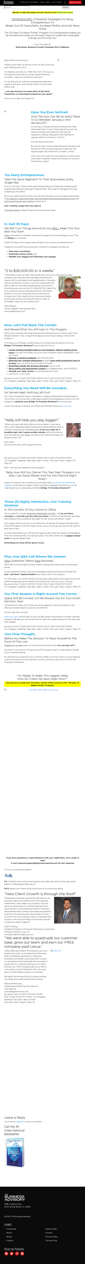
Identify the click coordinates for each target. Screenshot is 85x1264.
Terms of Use (51, 1241)
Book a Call (75, 2)
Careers (9, 1241)
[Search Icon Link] (64, 2)
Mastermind (34, 2)
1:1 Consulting (24, 2)
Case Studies (51, 1229)
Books (9, 1237)
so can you (66, 406)
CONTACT (59, 2)
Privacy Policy (51, 1237)
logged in (20, 1122)
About (9, 1233)
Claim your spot (11, 617)
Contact (49, 1233)
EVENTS (42, 2)
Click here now (64, 12)
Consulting (11, 1229)
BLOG (54, 2)
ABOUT (48, 2)
